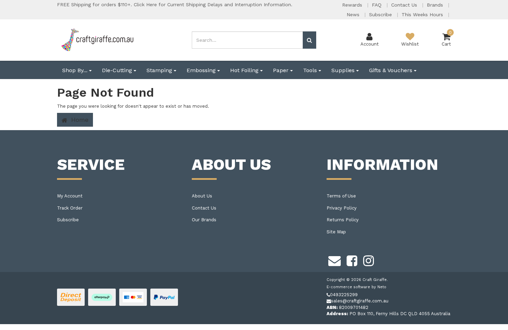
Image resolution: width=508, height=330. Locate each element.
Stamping (160, 70)
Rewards (353, 5)
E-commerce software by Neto (356, 287)
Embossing (202, 70)
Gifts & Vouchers (391, 70)
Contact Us (405, 5)
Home (78, 119)
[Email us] (334, 260)
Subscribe (381, 14)
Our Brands (204, 219)
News (354, 14)
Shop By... (75, 70)
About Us (202, 195)
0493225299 (344, 294)
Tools (311, 70)
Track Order (70, 208)
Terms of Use (341, 195)
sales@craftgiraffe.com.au (359, 300)
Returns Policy (343, 219)
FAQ (377, 5)
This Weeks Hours (423, 14)
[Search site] (309, 40)
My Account (70, 195)
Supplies (343, 70)
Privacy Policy (342, 208)
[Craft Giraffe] (97, 39)
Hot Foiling (245, 70)
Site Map (336, 231)
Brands (436, 5)
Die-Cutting (118, 70)
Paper (281, 70)
